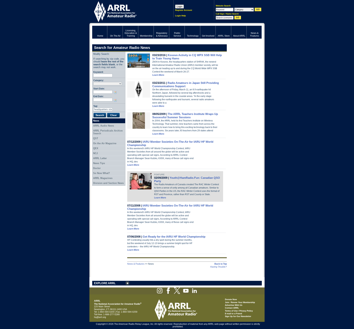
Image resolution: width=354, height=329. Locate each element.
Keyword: (98, 72)
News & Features (135, 264)
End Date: (98, 96)
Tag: (95, 106)
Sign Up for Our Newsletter (238, 316)
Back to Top (220, 264)
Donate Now (231, 299)
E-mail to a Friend (233, 313)
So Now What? (101, 173)
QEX (95, 148)
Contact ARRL (232, 308)
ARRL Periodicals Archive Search (108, 132)
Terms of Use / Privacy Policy (239, 311)
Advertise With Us (233, 305)
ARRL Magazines (102, 178)
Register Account (183, 10)
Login (179, 6)
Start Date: (99, 88)
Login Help (180, 16)
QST (95, 138)
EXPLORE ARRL (105, 283)
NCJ (95, 153)
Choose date (116, 92)
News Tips (99, 163)
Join (227, 302)
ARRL (128, 11)
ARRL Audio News (103, 125)
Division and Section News (108, 183)
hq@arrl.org (100, 317)
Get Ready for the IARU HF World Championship (174, 236)
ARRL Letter (100, 158)
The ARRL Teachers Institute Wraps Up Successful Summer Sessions (185, 115)
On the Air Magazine (104, 143)
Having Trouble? (218, 267)
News (96, 120)
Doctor (97, 168)
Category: (98, 80)
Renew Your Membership (243, 302)
